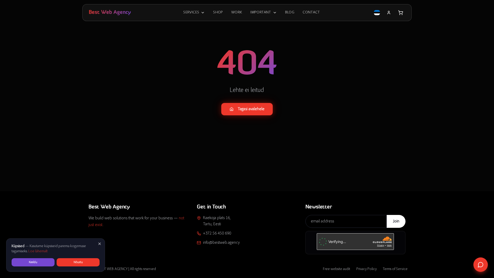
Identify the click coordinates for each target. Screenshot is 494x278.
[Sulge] (100, 244)
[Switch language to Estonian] (377, 12)
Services (191, 12)
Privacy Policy (366, 269)
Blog (290, 12)
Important (260, 12)
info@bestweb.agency (221, 243)
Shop (218, 12)
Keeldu (33, 262)
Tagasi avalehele (251, 109)
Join (396, 221)
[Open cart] (400, 12)
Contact (311, 12)
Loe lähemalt (38, 251)
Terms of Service (395, 269)
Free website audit (336, 269)
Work (236, 12)
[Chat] (480, 264)
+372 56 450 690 (217, 233)
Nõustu (78, 262)
